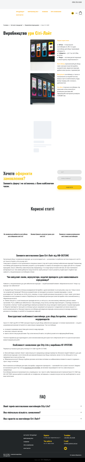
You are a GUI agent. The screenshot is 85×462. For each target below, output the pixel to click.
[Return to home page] (8, 13)
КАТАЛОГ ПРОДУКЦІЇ (30, 435)
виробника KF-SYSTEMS (32, 368)
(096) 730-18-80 (77, 2)
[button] (72, 13)
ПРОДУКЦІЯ (19, 11)
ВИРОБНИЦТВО (32, 11)
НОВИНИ (44, 11)
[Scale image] (15, 55)
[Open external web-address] (15, 223)
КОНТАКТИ (18, 15)
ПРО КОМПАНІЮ (55, 11)
